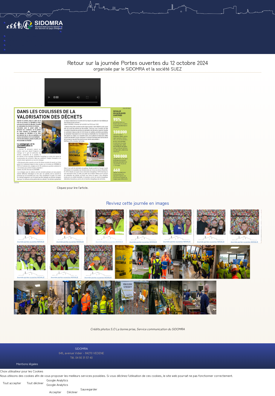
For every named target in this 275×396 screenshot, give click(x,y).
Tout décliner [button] (35, 383)
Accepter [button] (55, 392)
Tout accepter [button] (12, 383)
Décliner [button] (72, 392)
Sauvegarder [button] (88, 389)
